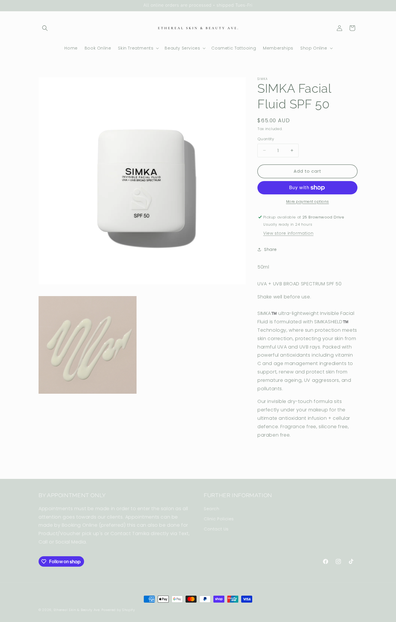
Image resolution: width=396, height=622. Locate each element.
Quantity (265, 139)
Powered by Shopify (118, 610)
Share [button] (270, 249)
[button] (45, 28)
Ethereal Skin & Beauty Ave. (77, 610)
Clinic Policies (219, 519)
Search (211, 509)
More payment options (307, 201)
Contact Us (216, 529)
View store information (288, 233)
